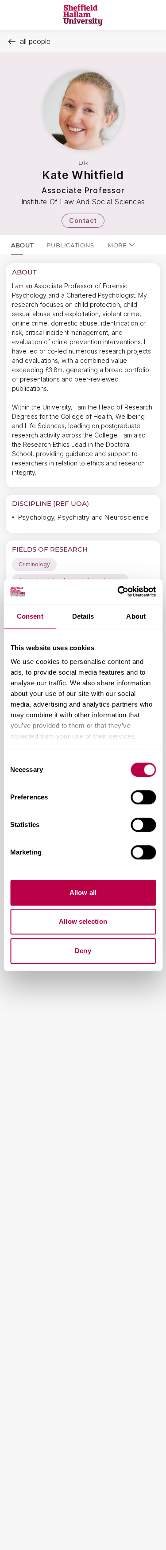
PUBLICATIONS (70, 245)
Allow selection (83, 921)
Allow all (83, 892)
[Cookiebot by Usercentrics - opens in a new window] (118, 591)
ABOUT (22, 245)
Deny (83, 950)
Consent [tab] (30, 616)
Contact (83, 220)
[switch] (143, 797)
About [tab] (136, 616)
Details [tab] (83, 616)
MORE (117, 245)
